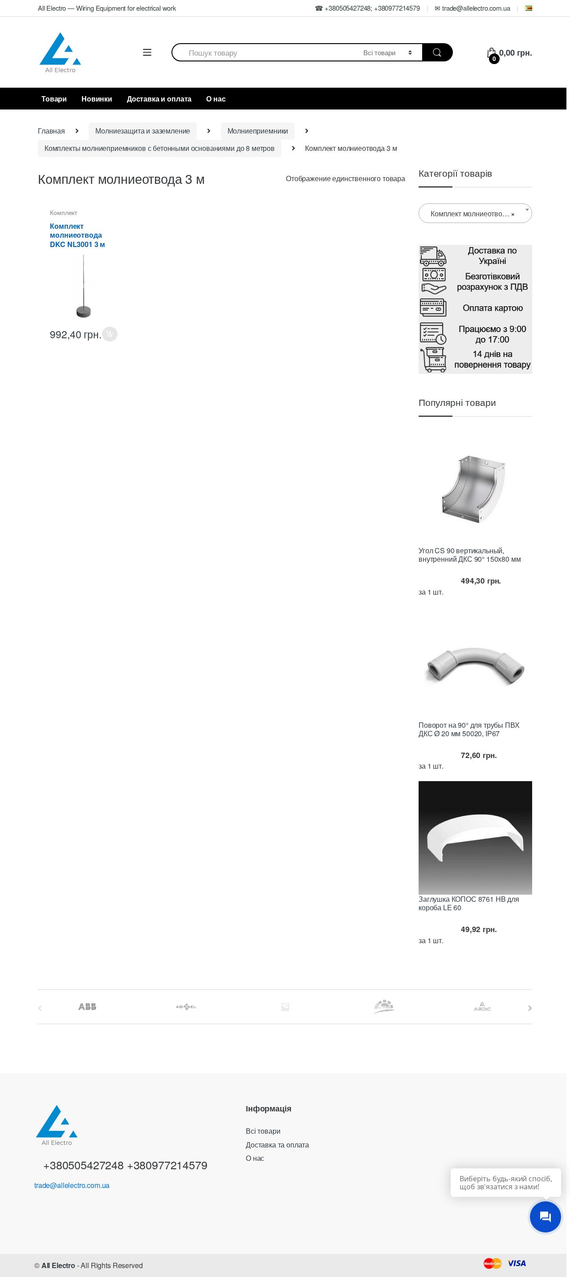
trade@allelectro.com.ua (72, 1185)
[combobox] (262, 52)
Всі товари (263, 1131)
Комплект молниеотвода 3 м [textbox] (476, 213)
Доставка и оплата (159, 98)
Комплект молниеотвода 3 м (76, 215)
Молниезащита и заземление (142, 131)
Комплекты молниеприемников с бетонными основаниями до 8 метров (160, 148)
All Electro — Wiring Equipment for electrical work (107, 7)
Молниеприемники (258, 131)
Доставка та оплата (277, 1144)
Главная (51, 131)
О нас (215, 98)
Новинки (96, 98)
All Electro (58, 1265)
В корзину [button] (110, 334)
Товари (54, 98)
